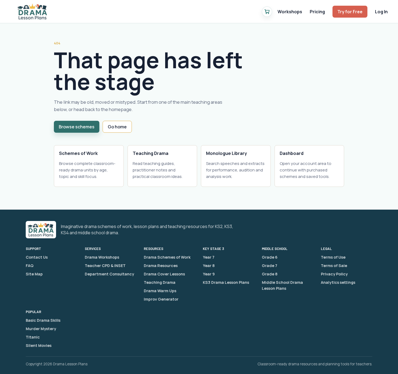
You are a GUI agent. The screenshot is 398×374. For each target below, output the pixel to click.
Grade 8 (270, 274)
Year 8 (209, 265)
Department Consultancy (109, 274)
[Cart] (267, 11)
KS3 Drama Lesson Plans (226, 282)
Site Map (34, 274)
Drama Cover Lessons (164, 274)
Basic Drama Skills (43, 320)
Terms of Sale (334, 265)
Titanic (33, 337)
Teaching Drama (159, 282)
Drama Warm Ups (160, 290)
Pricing (317, 12)
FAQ (30, 265)
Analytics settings (338, 282)
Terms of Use (333, 257)
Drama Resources (161, 265)
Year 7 (208, 257)
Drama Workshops (102, 257)
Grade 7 (269, 265)
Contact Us (37, 257)
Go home (117, 127)
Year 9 (209, 274)
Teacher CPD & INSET (105, 265)
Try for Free (350, 12)
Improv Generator (161, 299)
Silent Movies (38, 345)
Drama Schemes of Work (167, 257)
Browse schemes (76, 127)
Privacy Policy (334, 274)
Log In (381, 12)
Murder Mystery (41, 328)
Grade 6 (270, 257)
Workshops (290, 12)
